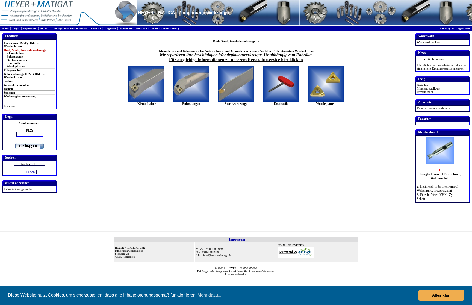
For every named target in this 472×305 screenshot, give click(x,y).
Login (15, 28)
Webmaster (268, 271)
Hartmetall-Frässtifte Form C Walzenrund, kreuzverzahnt (437, 189)
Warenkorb (126, 28)
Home (5, 28)
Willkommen (436, 59)
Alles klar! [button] (441, 295)
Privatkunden (425, 91)
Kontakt (96, 28)
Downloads (142, 28)
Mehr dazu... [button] (209, 295)
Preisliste (9, 106)
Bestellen (422, 85)
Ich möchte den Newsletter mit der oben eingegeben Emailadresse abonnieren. (442, 67)
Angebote (110, 28)
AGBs (43, 28)
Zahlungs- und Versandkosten (69, 28)
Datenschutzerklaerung (165, 28)
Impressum (29, 28)
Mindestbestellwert (428, 88)
